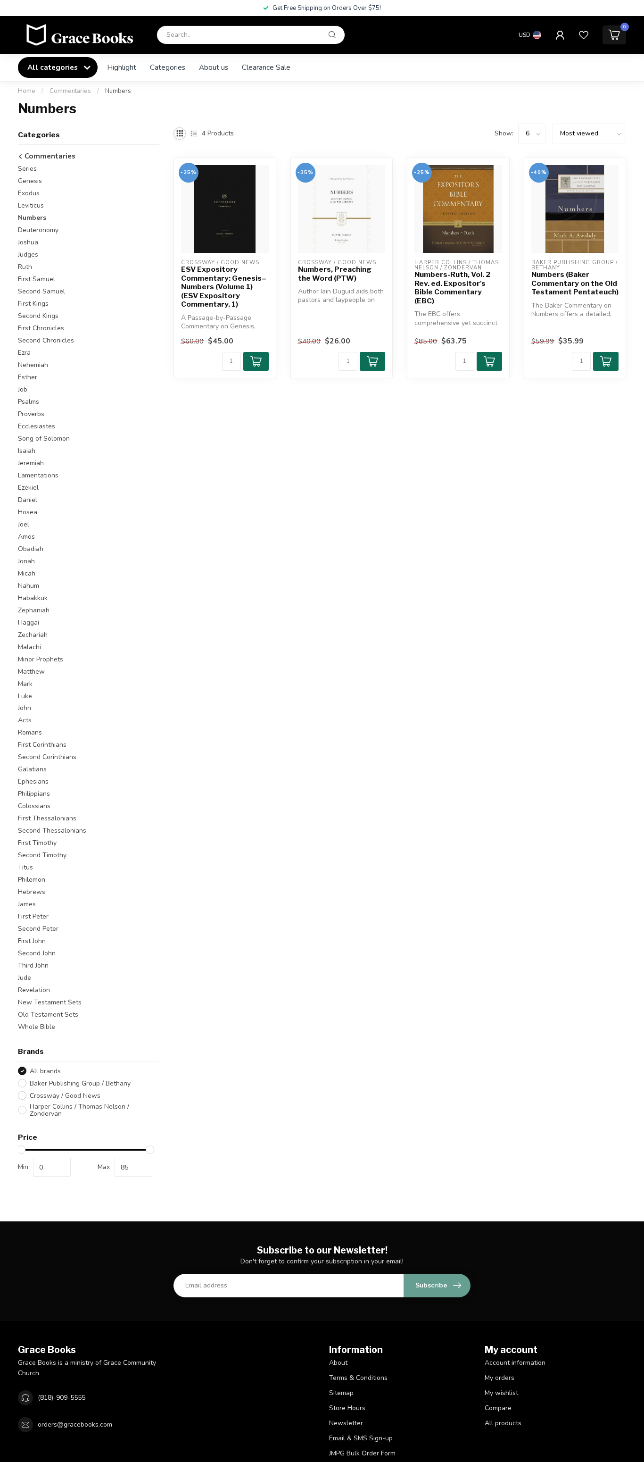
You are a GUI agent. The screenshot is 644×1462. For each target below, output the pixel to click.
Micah (26, 573)
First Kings (33, 303)
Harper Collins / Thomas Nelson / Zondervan (79, 1110)
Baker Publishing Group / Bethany (80, 1083)
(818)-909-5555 (61, 1397)
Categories (167, 67)
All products (503, 1423)
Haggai (28, 622)
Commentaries (70, 91)
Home (26, 91)
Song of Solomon (44, 438)
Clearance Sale (266, 67)
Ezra (24, 352)
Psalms (28, 401)
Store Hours (347, 1408)
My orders (499, 1377)
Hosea (27, 512)
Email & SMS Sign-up (361, 1438)
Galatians (32, 769)
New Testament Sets (50, 1002)
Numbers (118, 91)
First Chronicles (41, 328)
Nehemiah (33, 364)
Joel (23, 524)
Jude (24, 977)
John (24, 707)
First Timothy (37, 842)
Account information (515, 1362)
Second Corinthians (47, 756)
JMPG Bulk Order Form (362, 1453)
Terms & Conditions (358, 1377)
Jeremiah (31, 463)
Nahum (28, 585)
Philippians (34, 793)
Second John (37, 953)
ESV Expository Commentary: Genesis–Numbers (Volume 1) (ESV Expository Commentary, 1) (223, 287)
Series (27, 168)
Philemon (31, 879)
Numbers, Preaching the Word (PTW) (335, 273)
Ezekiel (28, 487)
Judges (28, 254)
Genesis (30, 180)
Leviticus (31, 205)
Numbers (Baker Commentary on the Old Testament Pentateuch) (575, 283)
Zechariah (33, 634)
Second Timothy (42, 855)
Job (22, 389)
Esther (27, 377)
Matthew (31, 671)
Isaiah (26, 450)
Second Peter (38, 928)
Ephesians (33, 781)
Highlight (121, 67)
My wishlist (501, 1392)
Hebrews (31, 891)
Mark (25, 683)
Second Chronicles (46, 340)
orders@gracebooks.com (75, 1424)
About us (213, 67)
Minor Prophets (40, 659)
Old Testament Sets (48, 1014)
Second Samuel (41, 291)
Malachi (29, 647)
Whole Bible (36, 1026)
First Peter (33, 916)
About (338, 1362)
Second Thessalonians (52, 830)
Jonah (26, 561)
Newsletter (346, 1423)
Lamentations (38, 475)
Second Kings (38, 315)
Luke (25, 696)
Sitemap (341, 1392)
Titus (25, 867)
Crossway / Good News (65, 1095)
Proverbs (31, 413)
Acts (25, 720)
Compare (498, 1408)
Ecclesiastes (36, 426)
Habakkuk (33, 597)
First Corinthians (42, 744)
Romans (30, 732)
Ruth (25, 266)
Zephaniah (34, 610)
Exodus (29, 193)
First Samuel (36, 279)
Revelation (34, 990)
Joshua (28, 242)
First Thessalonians (47, 818)
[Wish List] (583, 34)
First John (32, 940)
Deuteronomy (38, 230)
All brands (45, 1071)
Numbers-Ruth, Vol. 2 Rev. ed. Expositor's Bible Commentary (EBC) (452, 287)
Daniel (27, 499)
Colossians (34, 806)
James (27, 904)
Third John (33, 965)
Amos (26, 536)
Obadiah (30, 548)
